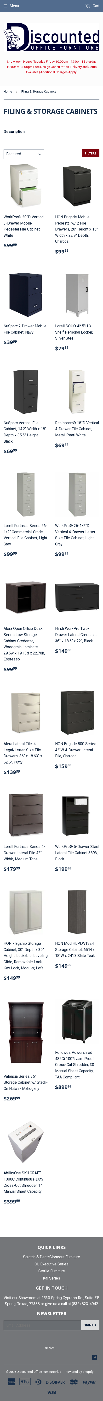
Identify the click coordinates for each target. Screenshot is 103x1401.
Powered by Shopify (79, 1372)
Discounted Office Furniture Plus (39, 1372)
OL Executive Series (51, 1264)
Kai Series (51, 1278)
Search (50, 1348)
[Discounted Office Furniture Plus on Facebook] (94, 1358)
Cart (95, 6)
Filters (90, 153)
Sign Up (90, 1325)
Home (8, 91)
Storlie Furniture (51, 1271)
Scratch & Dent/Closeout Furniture (51, 1257)
